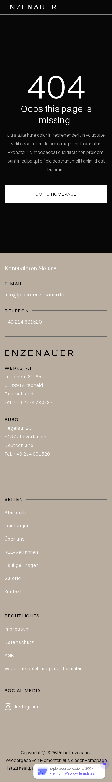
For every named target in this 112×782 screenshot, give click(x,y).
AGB (9, 655)
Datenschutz (19, 642)
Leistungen (17, 525)
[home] (30, 7)
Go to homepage (56, 194)
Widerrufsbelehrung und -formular (43, 668)
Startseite (16, 512)
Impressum (17, 629)
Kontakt (13, 591)
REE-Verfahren (21, 552)
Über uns (15, 539)
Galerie (13, 578)
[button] (98, 7)
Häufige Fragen (22, 565)
